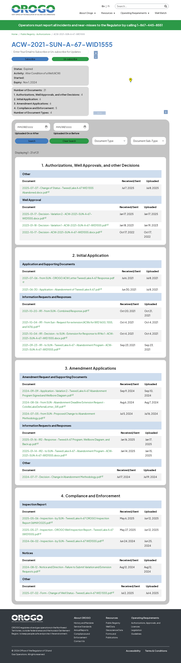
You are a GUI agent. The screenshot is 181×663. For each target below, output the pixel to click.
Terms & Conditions (156, 650)
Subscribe (30, 59)
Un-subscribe (70, 59)
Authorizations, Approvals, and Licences (145, 625)
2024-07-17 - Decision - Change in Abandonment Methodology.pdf (61, 476)
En (103, 6)
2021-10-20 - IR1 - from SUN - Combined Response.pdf (54, 311)
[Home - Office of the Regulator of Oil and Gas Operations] (33, 10)
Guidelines (136, 633)
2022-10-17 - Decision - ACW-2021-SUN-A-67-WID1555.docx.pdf (61, 232)
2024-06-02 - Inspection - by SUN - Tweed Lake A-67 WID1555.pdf (62, 541)
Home (15, 34)
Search (31, 141)
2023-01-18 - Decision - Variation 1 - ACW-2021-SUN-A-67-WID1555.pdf (64, 225)
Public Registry (113, 623)
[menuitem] (87, 13)
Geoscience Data (114, 630)
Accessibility (133, 650)
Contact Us (79, 641)
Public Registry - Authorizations (35, 34)
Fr (109, 6)
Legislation (136, 630)
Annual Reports (81, 630)
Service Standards (82, 626)
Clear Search (69, 141)
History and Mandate (84, 623)
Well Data (110, 626)
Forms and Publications (112, 635)
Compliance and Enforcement (82, 635)
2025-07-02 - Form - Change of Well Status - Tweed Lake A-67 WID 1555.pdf (67, 593)
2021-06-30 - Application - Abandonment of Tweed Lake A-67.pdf (61, 289)
